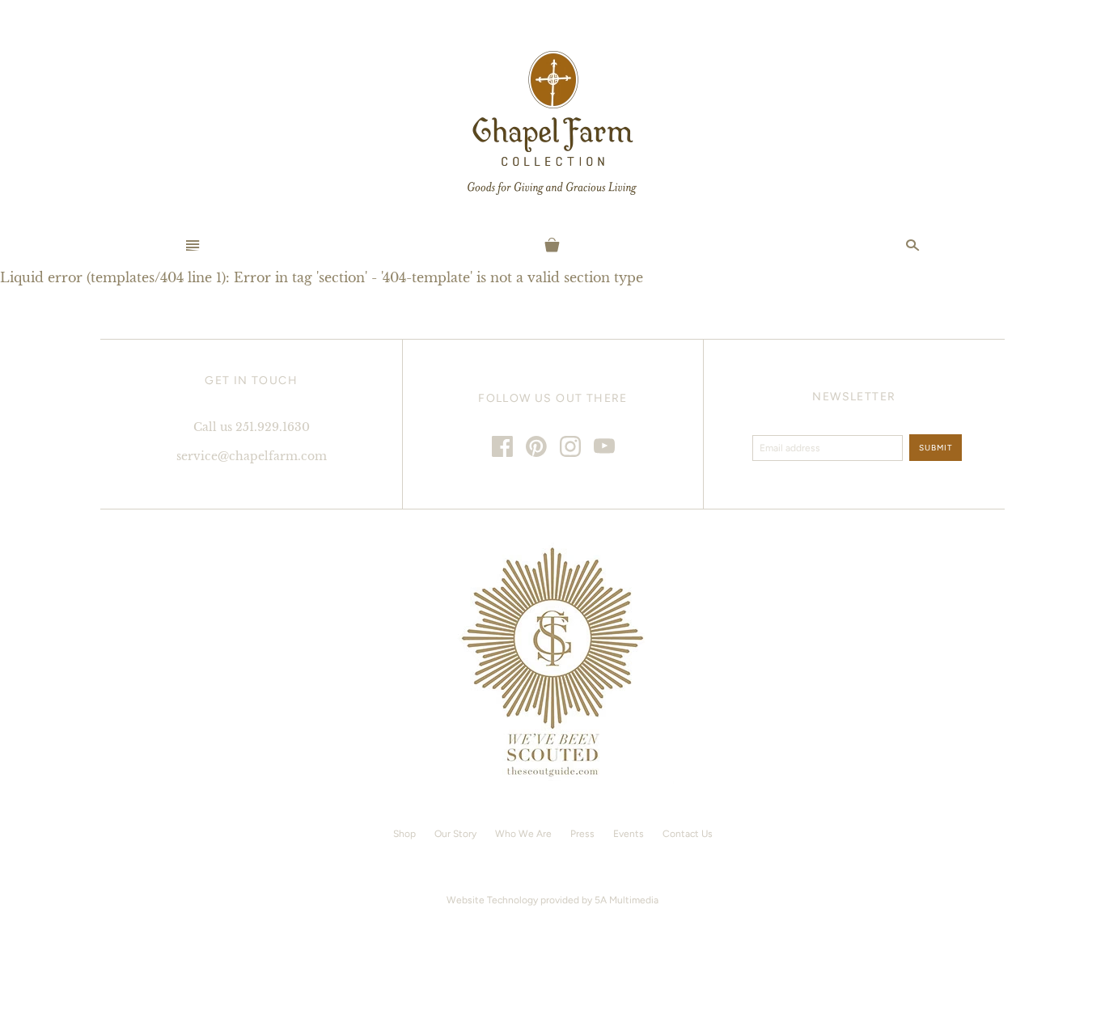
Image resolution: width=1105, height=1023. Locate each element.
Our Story (455, 833)
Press (582, 833)
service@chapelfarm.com (251, 456)
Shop (404, 833)
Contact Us (688, 833)
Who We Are (523, 833)
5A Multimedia (626, 900)
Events (628, 833)
